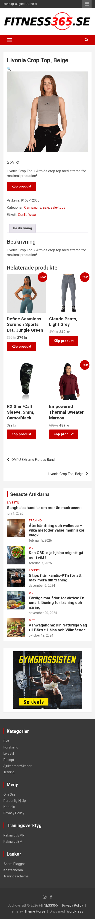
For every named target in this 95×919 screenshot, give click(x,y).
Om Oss (9, 794)
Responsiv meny (87, 4)
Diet (32, 547)
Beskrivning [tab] (22, 228)
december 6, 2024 (42, 585)
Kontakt (9, 807)
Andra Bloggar (14, 864)
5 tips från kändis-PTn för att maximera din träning (55, 577)
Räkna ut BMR (13, 835)
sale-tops (58, 207)
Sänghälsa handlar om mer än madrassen (44, 507)
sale (46, 207)
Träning (35, 520)
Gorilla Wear (27, 215)
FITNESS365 (48, 905)
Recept (8, 760)
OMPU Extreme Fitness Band (33, 460)
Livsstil (13, 502)
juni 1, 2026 (15, 513)
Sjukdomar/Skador (17, 766)
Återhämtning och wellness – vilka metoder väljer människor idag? (57, 530)
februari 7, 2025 (40, 563)
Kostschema (13, 870)
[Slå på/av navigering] (9, 40)
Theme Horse (34, 911)
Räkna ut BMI (13, 841)
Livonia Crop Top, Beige (65, 474)
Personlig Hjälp (14, 801)
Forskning (10, 747)
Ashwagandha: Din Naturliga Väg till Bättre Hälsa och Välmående (58, 627)
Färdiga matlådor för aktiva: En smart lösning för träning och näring (56, 603)
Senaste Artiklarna (30, 494)
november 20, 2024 (43, 613)
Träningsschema (16, 876)
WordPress (74, 911)
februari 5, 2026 (40, 540)
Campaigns (32, 207)
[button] (9, 69)
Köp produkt (21, 186)
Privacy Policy (13, 813)
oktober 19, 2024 (41, 635)
